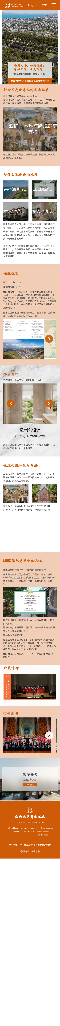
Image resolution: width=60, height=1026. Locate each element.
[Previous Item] (11, 403)
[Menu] (54, 5)
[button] (50, 695)
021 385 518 (29, 831)
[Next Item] (50, 129)
